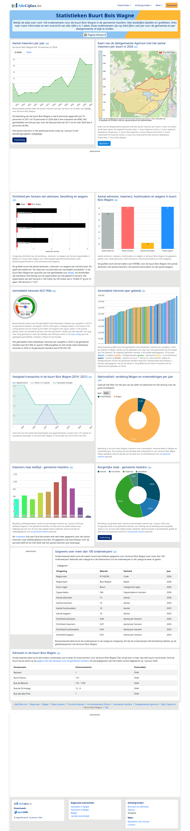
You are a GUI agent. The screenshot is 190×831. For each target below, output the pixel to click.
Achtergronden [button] (142, 5)
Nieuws (131, 809)
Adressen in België (80, 809)
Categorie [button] (62, 565)
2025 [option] (106, 393)
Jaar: (100, 393)
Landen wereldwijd (80, 816)
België (71, 272)
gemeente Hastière (41, 531)
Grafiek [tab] (18, 52)
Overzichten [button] (123, 5)
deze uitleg (76, 334)
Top (106, 707)
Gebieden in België (80, 806)
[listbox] (106, 393)
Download (172, 5)
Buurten (103, 143)
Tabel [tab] (28, 52)
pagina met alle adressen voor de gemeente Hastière (63, 660)
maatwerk (21, 536)
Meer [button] (158, 5)
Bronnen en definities (138, 806)
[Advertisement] (95, 173)
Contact (131, 824)
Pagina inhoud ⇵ (96, 34)
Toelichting (19, 139)
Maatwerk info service (138, 821)
